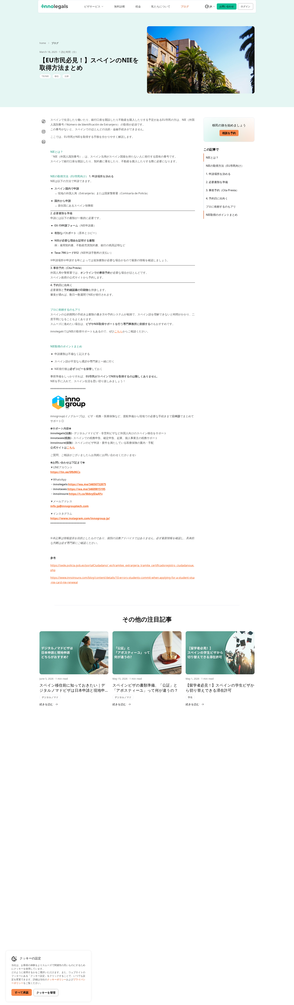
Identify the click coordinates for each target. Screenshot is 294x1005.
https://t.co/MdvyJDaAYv (86, 494)
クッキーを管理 (45, 992)
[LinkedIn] (43, 142)
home (42, 43)
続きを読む (46, 704)
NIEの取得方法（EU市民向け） (225, 166)
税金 (138, 6)
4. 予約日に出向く (217, 198)
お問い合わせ (226, 6)
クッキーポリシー (56, 979)
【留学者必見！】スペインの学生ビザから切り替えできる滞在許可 (220, 687)
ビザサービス (92, 6)
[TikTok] (43, 121)
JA (211, 6)
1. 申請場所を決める (218, 174)
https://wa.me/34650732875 (87, 484)
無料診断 (119, 6)
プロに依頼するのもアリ (221, 206)
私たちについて (160, 6)
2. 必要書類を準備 (217, 182)
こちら (118, 331)
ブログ (185, 6)
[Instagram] (43, 132)
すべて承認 (21, 992)
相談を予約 (229, 133)
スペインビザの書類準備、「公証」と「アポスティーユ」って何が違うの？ (145, 687)
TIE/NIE (45, 76)
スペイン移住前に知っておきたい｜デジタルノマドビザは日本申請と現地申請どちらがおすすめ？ (72, 687)
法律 (66, 76)
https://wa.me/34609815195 (86, 489)
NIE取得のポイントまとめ (222, 215)
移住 (57, 76)
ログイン (245, 6)
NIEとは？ (212, 157)
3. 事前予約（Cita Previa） (222, 190)
